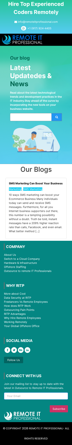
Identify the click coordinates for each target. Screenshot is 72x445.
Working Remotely (15, 322)
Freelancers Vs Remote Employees (26, 301)
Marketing (15, 189)
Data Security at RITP (17, 297)
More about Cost (15, 293)
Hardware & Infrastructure (20, 263)
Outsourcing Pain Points (19, 309)
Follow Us (13, 360)
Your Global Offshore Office (21, 326)
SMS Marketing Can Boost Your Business (36, 183)
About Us (10, 254)
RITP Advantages (15, 314)
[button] (67, 40)
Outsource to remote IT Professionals (27, 271)
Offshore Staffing (15, 267)
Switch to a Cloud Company (22, 258)
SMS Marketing (32, 189)
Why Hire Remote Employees (22, 318)
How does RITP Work (17, 305)
